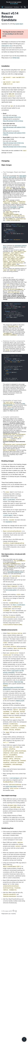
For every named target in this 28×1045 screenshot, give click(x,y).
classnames (9, 521)
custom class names (11, 786)
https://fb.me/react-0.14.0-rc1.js (12, 117)
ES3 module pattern (11, 590)
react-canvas (12, 177)
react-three (22, 177)
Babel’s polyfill (20, 700)
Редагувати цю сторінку (8, 913)
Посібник (16, 7)
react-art (5, 177)
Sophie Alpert (19, 24)
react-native (22, 175)
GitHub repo (15, 57)
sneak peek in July (6, 45)
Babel (11, 409)
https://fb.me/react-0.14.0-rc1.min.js (13, 121)
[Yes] (14, 911)
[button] (24, 1039)
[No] (16, 911)
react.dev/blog (8, 34)
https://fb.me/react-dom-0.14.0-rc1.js (13, 143)
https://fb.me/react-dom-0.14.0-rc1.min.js (14, 146)
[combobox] (21, 7)
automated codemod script (15, 246)
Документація (8, 7)
